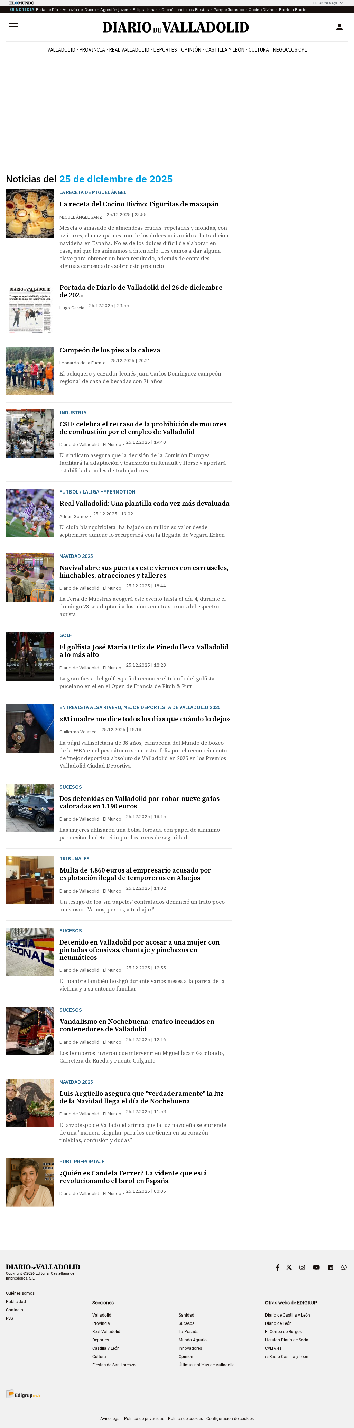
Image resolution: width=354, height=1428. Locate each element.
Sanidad (186, 1315)
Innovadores (190, 1348)
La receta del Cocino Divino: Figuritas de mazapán (139, 204)
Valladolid (61, 50)
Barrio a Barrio (292, 9)
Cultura (259, 50)
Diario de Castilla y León (287, 1315)
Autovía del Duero (79, 9)
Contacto (14, 1310)
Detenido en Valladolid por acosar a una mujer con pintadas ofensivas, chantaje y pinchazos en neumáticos (139, 950)
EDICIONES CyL (325, 3)
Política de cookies (185, 1418)
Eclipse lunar (145, 9)
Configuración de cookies (230, 1418)
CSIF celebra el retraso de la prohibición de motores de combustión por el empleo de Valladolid (142, 428)
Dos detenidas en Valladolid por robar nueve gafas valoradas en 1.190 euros (139, 803)
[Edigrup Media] (23, 1393)
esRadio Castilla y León (286, 1356)
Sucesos (186, 1323)
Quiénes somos (20, 1293)
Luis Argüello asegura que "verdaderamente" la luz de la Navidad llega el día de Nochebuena (141, 1098)
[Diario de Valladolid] (176, 27)
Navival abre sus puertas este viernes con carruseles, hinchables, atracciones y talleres (144, 572)
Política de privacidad (144, 1418)
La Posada (189, 1331)
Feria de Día (47, 9)
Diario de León (278, 1323)
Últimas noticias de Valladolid (207, 1365)
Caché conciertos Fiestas (185, 9)
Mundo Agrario (193, 1340)
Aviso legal (110, 1418)
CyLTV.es (273, 1348)
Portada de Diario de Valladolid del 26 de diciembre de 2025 (141, 291)
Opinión (191, 50)
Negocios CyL (290, 50)
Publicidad (16, 1301)
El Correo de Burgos (283, 1331)
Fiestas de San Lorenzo (114, 1365)
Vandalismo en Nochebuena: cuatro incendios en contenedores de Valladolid (136, 1026)
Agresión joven (114, 9)
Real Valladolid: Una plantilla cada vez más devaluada (144, 503)
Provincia (92, 50)
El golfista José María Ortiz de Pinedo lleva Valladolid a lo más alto (144, 651)
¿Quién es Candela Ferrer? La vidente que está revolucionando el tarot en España (133, 1177)
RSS (9, 1318)
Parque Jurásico (229, 9)
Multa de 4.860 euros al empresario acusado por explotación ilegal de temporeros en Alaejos (135, 874)
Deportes (165, 50)
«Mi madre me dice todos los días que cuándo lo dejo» (144, 719)
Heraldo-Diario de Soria (286, 1340)
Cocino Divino (261, 9)
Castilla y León (224, 50)
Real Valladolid (129, 50)
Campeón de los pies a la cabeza (109, 350)
